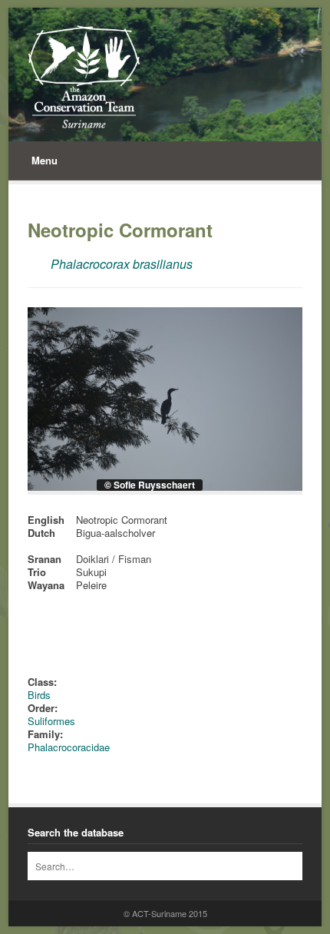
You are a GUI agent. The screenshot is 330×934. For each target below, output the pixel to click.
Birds (39, 694)
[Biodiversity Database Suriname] (84, 77)
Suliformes (51, 721)
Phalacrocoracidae (69, 747)
